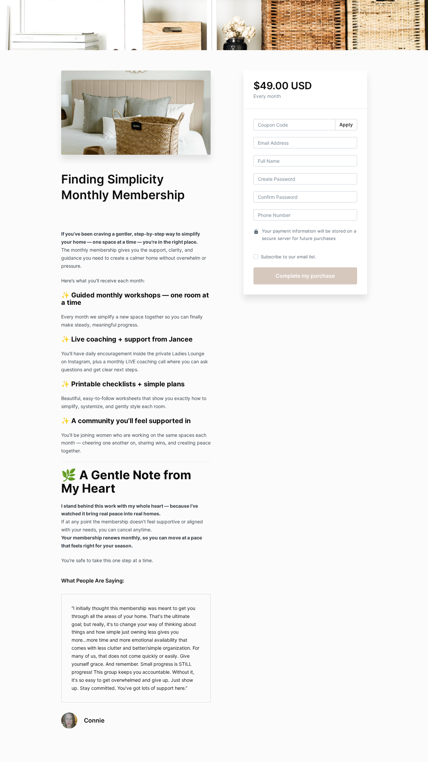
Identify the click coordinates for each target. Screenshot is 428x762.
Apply (346, 124)
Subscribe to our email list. (288, 256)
